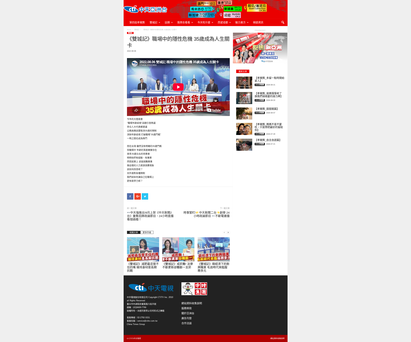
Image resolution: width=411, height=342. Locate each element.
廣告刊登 (186, 318)
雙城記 (153, 22)
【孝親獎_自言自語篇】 (268, 140)
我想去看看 (183, 22)
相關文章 (134, 232)
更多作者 (147, 232)
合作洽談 (186, 323)
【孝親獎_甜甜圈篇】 (267, 108)
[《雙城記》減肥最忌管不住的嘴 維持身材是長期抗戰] (143, 249)
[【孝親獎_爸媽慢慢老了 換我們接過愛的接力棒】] (244, 98)
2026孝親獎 (259, 85)
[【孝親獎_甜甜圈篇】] (244, 113)
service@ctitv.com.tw (147, 321)
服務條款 (186, 308)
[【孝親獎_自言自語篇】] (244, 145)
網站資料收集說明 (191, 303)
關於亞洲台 (187, 313)
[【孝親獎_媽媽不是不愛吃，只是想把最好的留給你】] (244, 129)
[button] (282, 22)
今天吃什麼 (203, 22)
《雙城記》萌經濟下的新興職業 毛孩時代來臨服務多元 (213, 267)
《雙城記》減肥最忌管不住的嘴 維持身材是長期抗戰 (143, 267)
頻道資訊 (258, 22)
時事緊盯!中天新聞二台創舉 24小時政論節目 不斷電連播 (207, 214)
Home (129, 30)
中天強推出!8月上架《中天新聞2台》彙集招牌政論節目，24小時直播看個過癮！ (150, 216)
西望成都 (223, 22)
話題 (167, 22)
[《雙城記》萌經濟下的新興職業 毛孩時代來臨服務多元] (214, 249)
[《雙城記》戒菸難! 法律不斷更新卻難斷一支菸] (178, 249)
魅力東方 (240, 22)
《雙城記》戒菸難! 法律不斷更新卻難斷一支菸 (177, 265)
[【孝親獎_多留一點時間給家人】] (244, 83)
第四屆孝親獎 (137, 22)
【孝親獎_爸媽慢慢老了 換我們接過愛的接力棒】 (269, 95)
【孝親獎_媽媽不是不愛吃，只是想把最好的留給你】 (269, 127)
